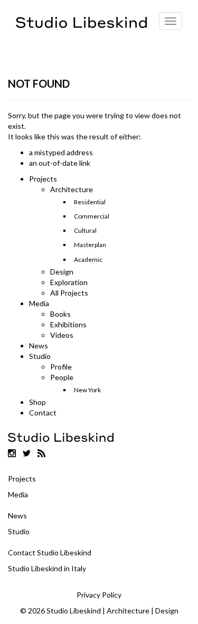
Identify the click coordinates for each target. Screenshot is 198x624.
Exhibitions (68, 324)
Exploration (69, 282)
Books (60, 313)
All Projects (69, 292)
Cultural (85, 230)
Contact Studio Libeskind (49, 552)
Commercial (91, 216)
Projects (43, 178)
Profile (61, 366)
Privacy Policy (99, 594)
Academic (88, 259)
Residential (90, 202)
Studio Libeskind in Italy (47, 568)
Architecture (71, 189)
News (38, 345)
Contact (42, 412)
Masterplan (90, 245)
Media (39, 303)
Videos (61, 334)
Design (61, 271)
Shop (37, 402)
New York (87, 390)
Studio (40, 356)
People (61, 377)
